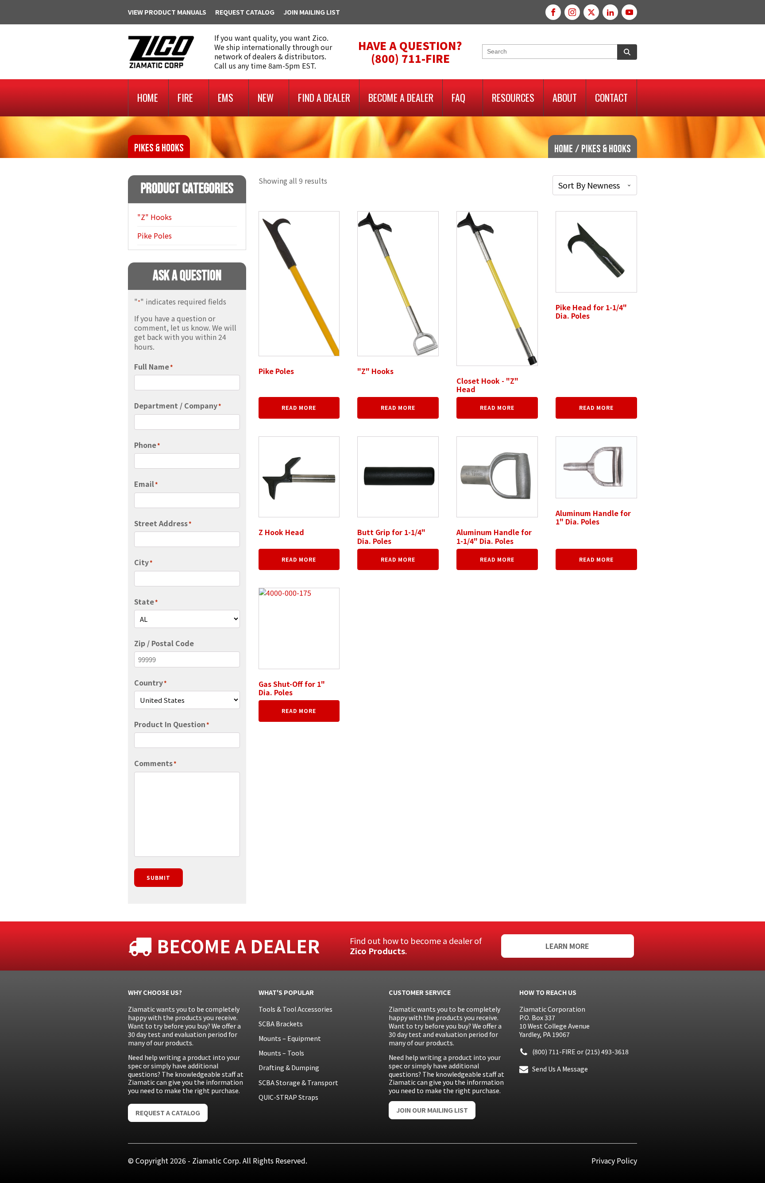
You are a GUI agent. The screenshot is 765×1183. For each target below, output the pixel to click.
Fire (185, 97)
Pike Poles (154, 235)
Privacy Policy (614, 1160)
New (266, 97)
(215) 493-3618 (607, 1051)
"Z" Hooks (154, 217)
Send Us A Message (560, 1068)
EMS (225, 97)
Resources (513, 97)
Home (147, 97)
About (564, 97)
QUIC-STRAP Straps (288, 1097)
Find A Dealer (324, 97)
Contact (611, 97)
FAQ (458, 97)
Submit (158, 877)
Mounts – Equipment (290, 1038)
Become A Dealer (400, 97)
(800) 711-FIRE (554, 1051)
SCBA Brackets (281, 1023)
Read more (299, 407)
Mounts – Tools (281, 1052)
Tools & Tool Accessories (295, 1009)
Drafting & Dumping (289, 1067)
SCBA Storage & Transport (298, 1082)
